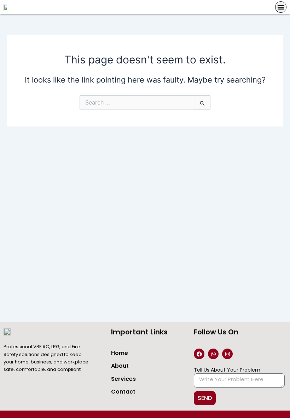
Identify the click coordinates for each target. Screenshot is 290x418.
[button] (280, 7)
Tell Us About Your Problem (227, 369)
